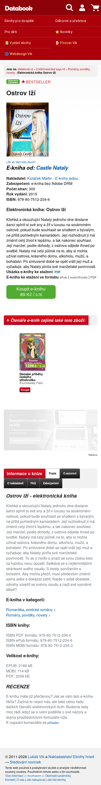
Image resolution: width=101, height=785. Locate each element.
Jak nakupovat (36, 779)
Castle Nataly (52, 167)
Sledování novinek (25, 762)
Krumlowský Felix (31, 383)
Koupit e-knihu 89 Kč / (31, 291)
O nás (20, 779)
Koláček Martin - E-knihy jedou (52, 178)
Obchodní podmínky (58, 776)
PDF (57, 272)
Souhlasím (34, 776)
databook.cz (25, 69)
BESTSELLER (38, 81)
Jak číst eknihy (56, 779)
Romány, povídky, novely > (28, 615)
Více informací (14, 776)
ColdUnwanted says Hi (50, 69)
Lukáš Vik (36, 756)
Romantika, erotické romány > (31, 609)
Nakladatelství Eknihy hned (71, 756)
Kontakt (10, 779)
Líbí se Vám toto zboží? (21, 162)
